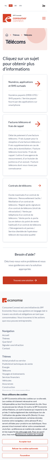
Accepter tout (25, 441)
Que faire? (7, 341)
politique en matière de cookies (29, 434)
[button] (25, 280)
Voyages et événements (13, 373)
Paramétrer (25, 455)
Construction (8, 387)
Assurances (7, 383)
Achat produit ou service (14, 360)
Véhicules (6, 380)
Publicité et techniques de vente (17, 363)
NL (6, 6)
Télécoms (6, 370)
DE (15, 6)
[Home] (7, 35)
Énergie (5, 367)
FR (11, 6)
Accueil (5, 335)
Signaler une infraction (13, 345)
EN (20, 6)
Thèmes (16, 35)
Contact (6, 348)
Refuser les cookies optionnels (25, 448)
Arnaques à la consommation (16, 390)
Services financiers (11, 377)
